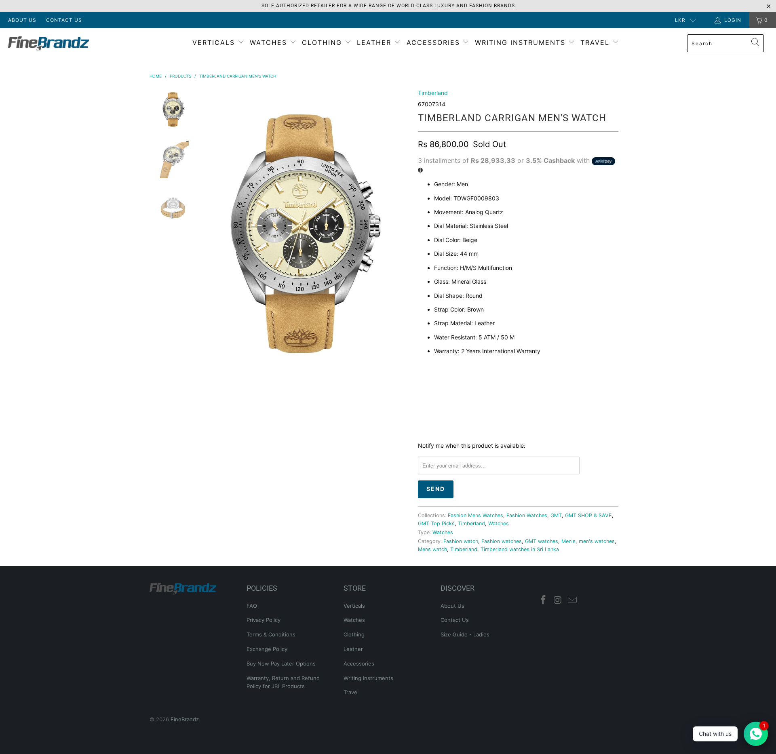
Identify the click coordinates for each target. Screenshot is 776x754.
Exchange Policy (267, 649)
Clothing (323, 42)
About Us (22, 20)
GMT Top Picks (436, 523)
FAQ (252, 605)
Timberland (433, 92)
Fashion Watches (526, 515)
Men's (568, 541)
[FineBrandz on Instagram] (558, 600)
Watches (270, 42)
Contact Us (64, 20)
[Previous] (201, 232)
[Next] (402, 232)
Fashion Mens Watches (475, 515)
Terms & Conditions (271, 634)
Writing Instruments (521, 42)
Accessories (435, 42)
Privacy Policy (263, 620)
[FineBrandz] (66, 43)
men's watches (597, 541)
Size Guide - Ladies (465, 634)
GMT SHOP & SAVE (588, 515)
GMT (556, 515)
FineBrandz (185, 719)
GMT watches (541, 541)
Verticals (215, 42)
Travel (596, 42)
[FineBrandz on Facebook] (544, 600)
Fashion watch (460, 541)
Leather (375, 42)
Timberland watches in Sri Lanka (520, 549)
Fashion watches (501, 541)
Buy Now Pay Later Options (281, 663)
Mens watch (432, 549)
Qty (423, 368)
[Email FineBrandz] (572, 600)
